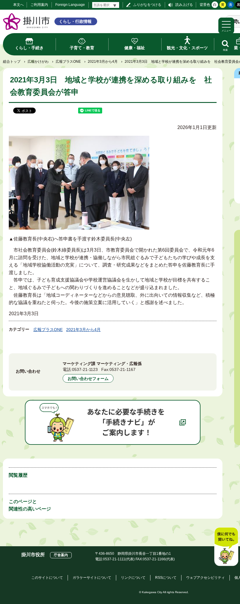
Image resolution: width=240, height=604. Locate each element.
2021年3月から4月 (103, 62)
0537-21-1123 (85, 369)
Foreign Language (70, 5)
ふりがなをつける (147, 5)
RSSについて (165, 578)
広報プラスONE (68, 62)
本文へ (18, 5)
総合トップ (11, 62)
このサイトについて (47, 578)
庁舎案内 (61, 555)
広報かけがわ (38, 62)
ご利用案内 (39, 5)
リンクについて (133, 578)
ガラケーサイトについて (92, 578)
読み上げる (184, 5)
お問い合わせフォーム (88, 378)
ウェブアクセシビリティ (205, 578)
